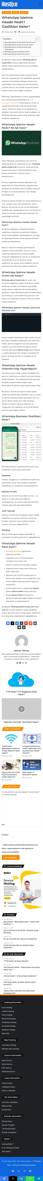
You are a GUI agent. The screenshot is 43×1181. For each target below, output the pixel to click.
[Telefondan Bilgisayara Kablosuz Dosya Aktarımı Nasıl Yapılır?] (11, 738)
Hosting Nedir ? (7, 1144)
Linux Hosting (7, 1015)
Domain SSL (6, 1110)
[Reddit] (30, 623)
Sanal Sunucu (7, 1064)
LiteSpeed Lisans (8, 1087)
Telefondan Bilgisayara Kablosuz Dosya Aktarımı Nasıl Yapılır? (11, 749)
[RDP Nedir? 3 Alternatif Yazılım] (31, 765)
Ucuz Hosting (7, 1008)
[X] (12, 623)
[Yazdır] (24, 627)
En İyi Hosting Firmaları (10, 1148)
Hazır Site (5, 1033)
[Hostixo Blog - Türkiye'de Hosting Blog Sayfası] (9, 5)
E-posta (5, 835)
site (35, 496)
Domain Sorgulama (9, 1132)
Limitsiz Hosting (8, 1011)
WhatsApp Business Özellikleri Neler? (17, 52)
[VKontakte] (35, 623)
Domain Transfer (8, 1125)
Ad (3, 825)
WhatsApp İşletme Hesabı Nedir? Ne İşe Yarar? (19, 42)
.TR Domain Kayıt (8, 1129)
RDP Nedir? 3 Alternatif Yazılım (29, 773)
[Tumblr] (21, 623)
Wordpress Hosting (9, 1022)
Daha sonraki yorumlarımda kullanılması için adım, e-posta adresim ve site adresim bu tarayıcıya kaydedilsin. (20, 848)
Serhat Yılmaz (21, 650)
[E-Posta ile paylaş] (19, 627)
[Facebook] (8, 623)
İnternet (24, 12)
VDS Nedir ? (6, 1151)
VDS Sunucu (6, 1068)
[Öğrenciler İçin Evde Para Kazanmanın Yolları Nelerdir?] (11, 765)
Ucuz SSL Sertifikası (9, 1102)
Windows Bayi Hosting (10, 1049)
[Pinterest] (26, 623)
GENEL (15, 12)
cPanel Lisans (7, 1083)
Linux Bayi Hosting (9, 1045)
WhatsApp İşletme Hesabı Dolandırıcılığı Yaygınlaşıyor (18, 48)
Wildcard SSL (7, 1106)
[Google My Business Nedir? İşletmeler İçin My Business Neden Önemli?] (31, 738)
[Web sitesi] (17, 662)
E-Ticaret (6, 12)
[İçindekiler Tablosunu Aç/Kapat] (36, 39)
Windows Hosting (8, 1030)
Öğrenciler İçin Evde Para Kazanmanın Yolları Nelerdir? (11, 774)
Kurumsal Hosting (8, 1026)
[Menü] (40, 5)
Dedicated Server (8, 1071)
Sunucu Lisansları (8, 1091)
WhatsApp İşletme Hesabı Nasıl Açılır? (17, 54)
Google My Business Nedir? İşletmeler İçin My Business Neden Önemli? (31, 749)
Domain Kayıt (7, 1121)
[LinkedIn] (17, 623)
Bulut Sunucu (7, 1060)
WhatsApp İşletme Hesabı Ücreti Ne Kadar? (19, 45)
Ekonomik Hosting (8, 1019)
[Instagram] (25, 662)
